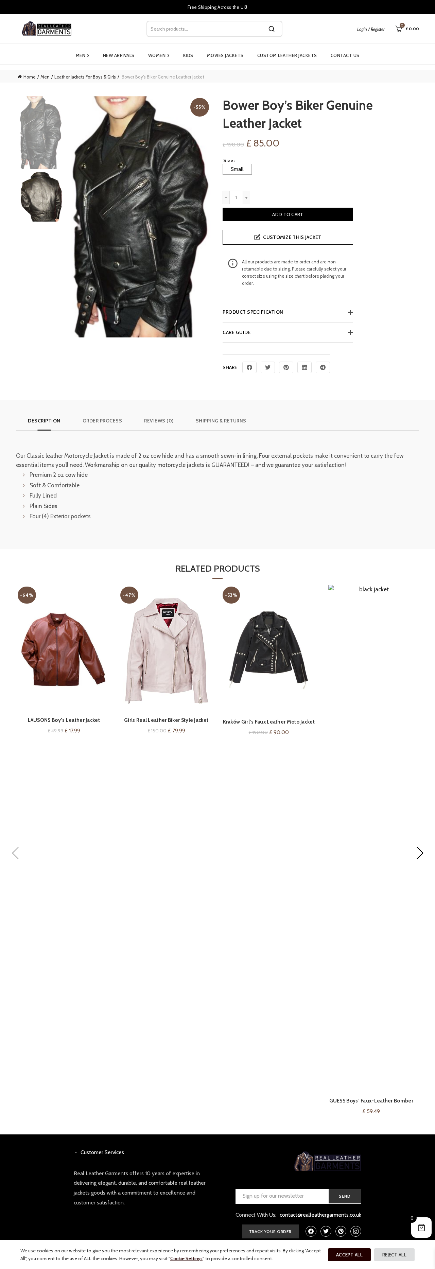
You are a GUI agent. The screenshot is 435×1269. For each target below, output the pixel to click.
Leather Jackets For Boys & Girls (85, 77)
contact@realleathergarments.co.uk (320, 1215)
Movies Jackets (225, 55)
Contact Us (345, 55)
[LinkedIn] (304, 367)
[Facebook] (249, 367)
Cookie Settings (186, 1258)
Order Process (102, 421)
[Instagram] (355, 1231)
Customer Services (102, 1152)
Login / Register (371, 29)
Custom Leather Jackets (287, 55)
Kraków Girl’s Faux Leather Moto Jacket (269, 722)
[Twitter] (268, 367)
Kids (188, 55)
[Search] (271, 28)
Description (44, 421)
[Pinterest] (286, 367)
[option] (41, 134)
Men (82, 55)
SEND (345, 1196)
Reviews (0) (159, 421)
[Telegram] (323, 367)
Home (29, 77)
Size (228, 160)
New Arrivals (119, 55)
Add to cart (287, 214)
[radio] (237, 169)
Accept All (349, 1255)
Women (159, 55)
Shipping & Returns (221, 421)
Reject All (394, 1255)
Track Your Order (270, 1231)
